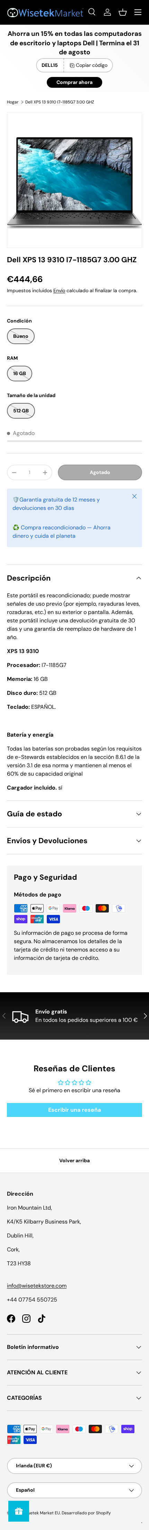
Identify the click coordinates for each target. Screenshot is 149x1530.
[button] (122, 12)
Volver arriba (74, 1160)
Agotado (100, 472)
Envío (59, 290)
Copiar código (91, 65)
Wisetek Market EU (41, 1513)
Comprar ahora (74, 82)
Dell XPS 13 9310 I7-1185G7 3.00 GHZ (59, 102)
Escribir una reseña (74, 1109)
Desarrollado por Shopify (86, 1513)
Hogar (13, 102)
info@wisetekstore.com (37, 1285)
